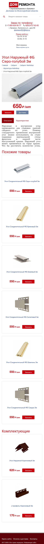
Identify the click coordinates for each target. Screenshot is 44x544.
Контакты (33, 539)
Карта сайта (6, 539)
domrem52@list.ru (22, 30)
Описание (8, 120)
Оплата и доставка (20, 539)
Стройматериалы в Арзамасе (22, 8)
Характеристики (22, 120)
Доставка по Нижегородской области (22, 11)
